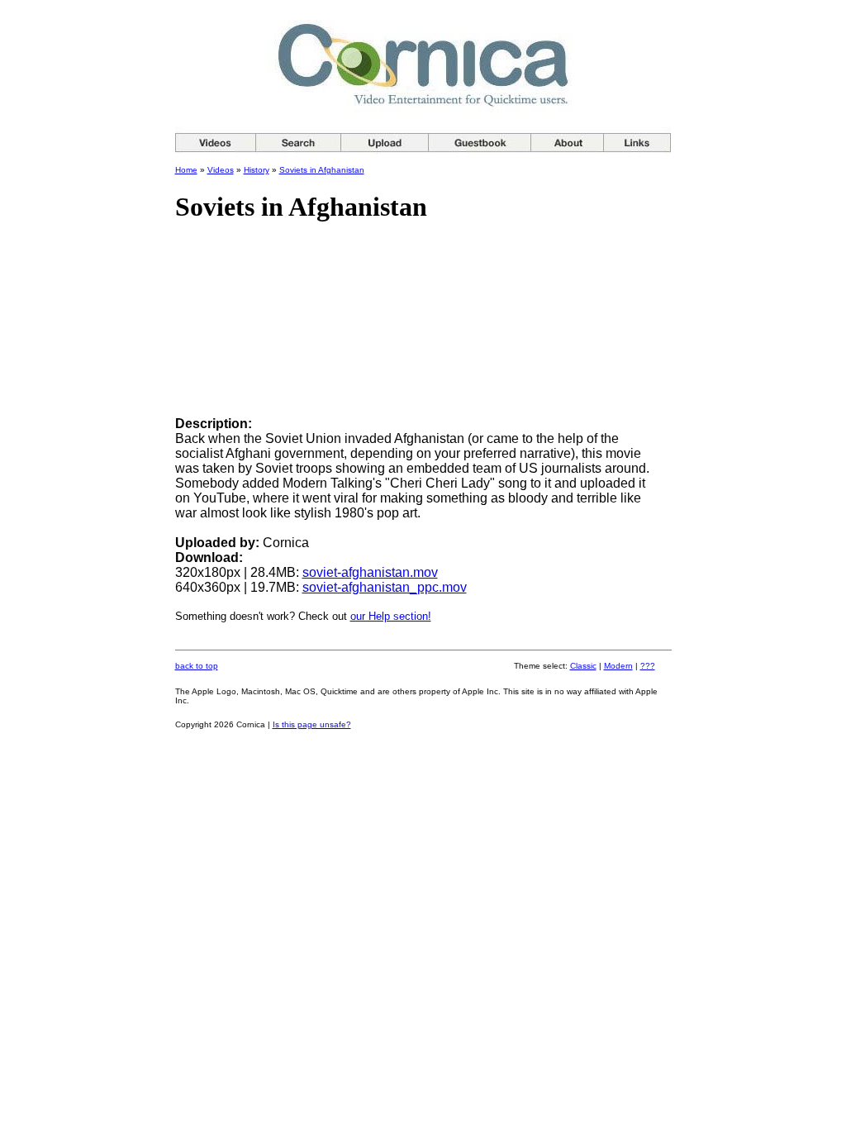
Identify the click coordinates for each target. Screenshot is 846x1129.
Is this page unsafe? (312, 724)
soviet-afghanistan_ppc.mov (384, 587)
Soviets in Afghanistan (321, 169)
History (256, 169)
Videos (220, 169)
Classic (583, 665)
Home (186, 169)
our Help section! (390, 616)
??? (647, 665)
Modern (618, 665)
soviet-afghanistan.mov (370, 572)
